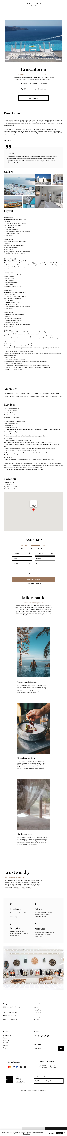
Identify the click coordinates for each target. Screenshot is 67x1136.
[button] (33, 98)
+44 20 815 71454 (10, 1019)
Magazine (6, 1048)
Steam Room (53, 396)
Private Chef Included (22, 396)
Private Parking (35, 396)
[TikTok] (45, 1036)
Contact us (37, 1017)
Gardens (29, 393)
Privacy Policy (37, 1010)
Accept (59, 1133)
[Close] (65, 1133)
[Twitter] (41, 1036)
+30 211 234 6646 (10, 1013)
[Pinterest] (48, 1036)
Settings (51, 1133)
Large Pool (46, 393)
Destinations (7, 1035)
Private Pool (44, 396)
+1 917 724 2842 (10, 1015)
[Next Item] (60, 191)
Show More (7, 140)
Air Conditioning (9, 393)
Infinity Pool (37, 393)
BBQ (17, 393)
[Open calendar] (29, 553)
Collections (6, 1038)
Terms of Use (37, 1012)
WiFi (61, 396)
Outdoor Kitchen (9, 396)
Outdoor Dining (55, 393)
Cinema (23, 393)
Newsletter (37, 1044)
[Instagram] (35, 1036)
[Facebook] (38, 1036)
